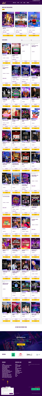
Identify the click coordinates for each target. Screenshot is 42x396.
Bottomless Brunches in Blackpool (5, 367)
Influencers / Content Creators (18, 372)
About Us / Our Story (17, 373)
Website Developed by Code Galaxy (36, 393)
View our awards (31, 387)
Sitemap (16, 376)
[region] (7, 391)
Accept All (11, 393)
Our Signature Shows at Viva (5, 373)
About (24, 2)
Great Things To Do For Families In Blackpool (6, 365)
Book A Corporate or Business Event (6, 370)
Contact (28, 2)
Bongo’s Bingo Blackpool (4, 368)
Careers (16, 367)
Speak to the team (21, 344)
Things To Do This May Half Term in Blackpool (7, 377)
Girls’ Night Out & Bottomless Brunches (6, 372)
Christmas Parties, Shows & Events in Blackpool (7, 371)
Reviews (16, 374)
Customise (4, 393)
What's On (14, 2)
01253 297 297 (38, 0)
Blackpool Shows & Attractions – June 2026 (6, 374)
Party (18, 2)
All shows (3, 364)
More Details (8, 33)
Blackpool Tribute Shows (4, 369)
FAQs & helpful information (18, 365)
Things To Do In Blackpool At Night (5, 366)
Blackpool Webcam (17, 371)
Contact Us (16, 364)
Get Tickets (8, 35)
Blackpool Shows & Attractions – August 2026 (7, 376)
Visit (21, 2)
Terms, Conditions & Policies (18, 370)
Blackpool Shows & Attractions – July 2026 (6, 375)
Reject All (7, 393)
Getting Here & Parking (17, 366)
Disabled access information (18, 368)
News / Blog (16, 375)
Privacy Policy (16, 369)
